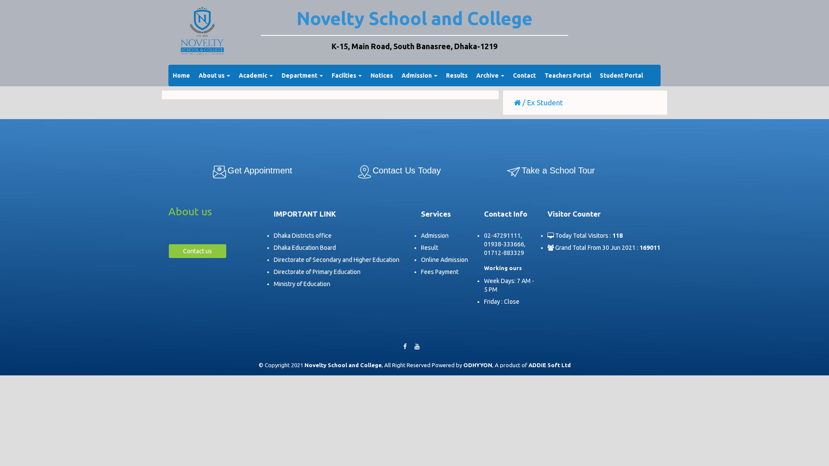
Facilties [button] (345, 75)
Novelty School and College (414, 18)
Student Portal (621, 75)
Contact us (197, 251)
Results (457, 75)
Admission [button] (417, 75)
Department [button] (300, 75)
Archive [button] (488, 75)
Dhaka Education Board (305, 247)
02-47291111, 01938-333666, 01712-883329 (504, 244)
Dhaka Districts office (303, 235)
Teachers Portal (567, 75)
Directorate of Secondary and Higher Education (336, 259)
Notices (381, 75)
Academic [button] (254, 75)
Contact (524, 75)
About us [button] (212, 75)
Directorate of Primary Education (317, 271)
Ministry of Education (302, 283)
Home (181, 75)
